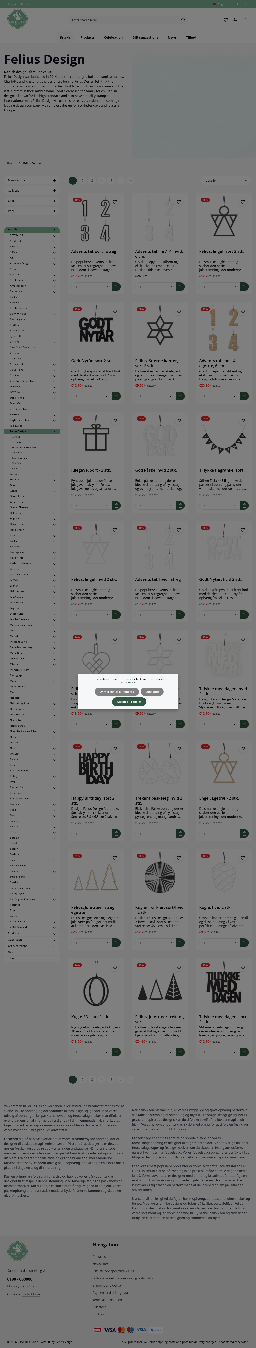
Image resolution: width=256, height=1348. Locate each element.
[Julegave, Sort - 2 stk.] (96, 439)
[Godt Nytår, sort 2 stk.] (96, 330)
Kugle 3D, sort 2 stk (89, 1016)
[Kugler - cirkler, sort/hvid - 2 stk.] (160, 877)
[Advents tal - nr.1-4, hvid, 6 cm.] (160, 221)
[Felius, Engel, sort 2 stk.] (224, 221)
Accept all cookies (129, 702)
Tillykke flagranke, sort (221, 470)
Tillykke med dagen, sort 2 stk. (222, 1019)
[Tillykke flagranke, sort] (224, 439)
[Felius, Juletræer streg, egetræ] (96, 877)
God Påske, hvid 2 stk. (156, 470)
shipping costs (165, 1342)
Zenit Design (64, 1342)
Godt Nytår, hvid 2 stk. (220, 579)
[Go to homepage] (17, 18)
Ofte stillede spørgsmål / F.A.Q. (114, 1271)
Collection (14, 190)
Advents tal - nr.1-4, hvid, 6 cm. (159, 254)
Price (11, 211)
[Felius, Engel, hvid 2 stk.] (96, 549)
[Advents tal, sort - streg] (96, 221)
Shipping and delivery (108, 1285)
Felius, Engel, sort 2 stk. (221, 251)
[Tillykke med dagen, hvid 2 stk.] (224, 658)
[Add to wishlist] (115, 202)
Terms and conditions (108, 1300)
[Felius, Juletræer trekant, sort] (160, 986)
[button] (54, 230)
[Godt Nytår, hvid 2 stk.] (224, 549)
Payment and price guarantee (113, 1292)
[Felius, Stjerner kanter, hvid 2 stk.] (160, 658)
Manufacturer (17, 180)
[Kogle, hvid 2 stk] (224, 877)
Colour (12, 201)
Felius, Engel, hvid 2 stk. (94, 579)
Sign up (25, 4)
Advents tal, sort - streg (93, 251)
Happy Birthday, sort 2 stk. (92, 801)
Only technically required (117, 692)
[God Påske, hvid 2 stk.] (160, 439)
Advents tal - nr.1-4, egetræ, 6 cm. (217, 363)
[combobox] (123, 20)
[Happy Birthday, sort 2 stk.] (96, 767)
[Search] (183, 20)
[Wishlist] (225, 20)
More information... (128, 682)
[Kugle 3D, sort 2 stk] (96, 986)
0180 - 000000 (19, 1279)
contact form (31, 1294)
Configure (152, 692)
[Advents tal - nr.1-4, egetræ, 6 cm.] (224, 330)
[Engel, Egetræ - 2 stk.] (224, 767)
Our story (99, 1307)
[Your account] (235, 20)
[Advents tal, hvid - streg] (160, 549)
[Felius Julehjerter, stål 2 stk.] (96, 658)
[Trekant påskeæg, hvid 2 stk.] (160, 767)
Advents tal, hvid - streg (158, 579)
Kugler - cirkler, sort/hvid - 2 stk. (159, 910)
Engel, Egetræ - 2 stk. (219, 798)
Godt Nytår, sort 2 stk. (92, 360)
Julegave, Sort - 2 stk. (91, 470)
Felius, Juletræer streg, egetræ (93, 910)
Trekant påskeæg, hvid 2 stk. (158, 801)
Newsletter (100, 1264)
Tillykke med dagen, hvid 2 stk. (223, 691)
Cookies (98, 1314)
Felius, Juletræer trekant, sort (159, 1019)
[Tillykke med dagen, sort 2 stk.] (224, 986)
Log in (12, 4)
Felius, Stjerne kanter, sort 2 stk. (156, 363)
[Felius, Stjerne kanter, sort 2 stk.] (160, 330)
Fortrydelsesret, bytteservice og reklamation (123, 1278)
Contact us (100, 1256)
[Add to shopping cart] (116, 286)
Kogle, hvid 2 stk (214, 907)
